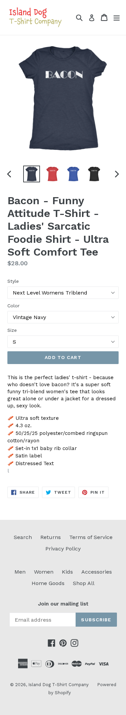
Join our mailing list (63, 604)
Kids (67, 572)
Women (43, 572)
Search (23, 537)
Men (20, 572)
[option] (31, 174)
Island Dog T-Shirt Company (58, 684)
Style (13, 281)
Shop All (83, 583)
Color (13, 305)
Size (12, 330)
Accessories (96, 572)
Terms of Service (91, 537)
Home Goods (48, 583)
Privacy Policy (63, 548)
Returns (50, 537)
